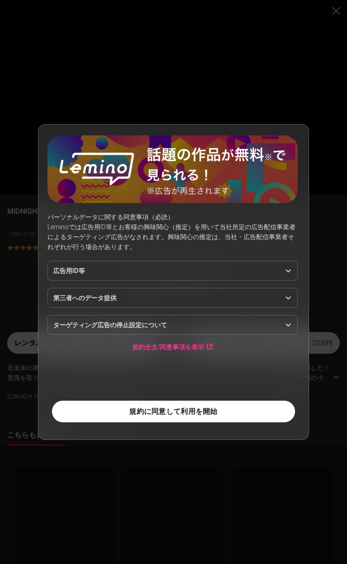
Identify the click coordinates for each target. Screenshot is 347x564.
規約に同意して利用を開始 (173, 411)
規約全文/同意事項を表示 (168, 346)
